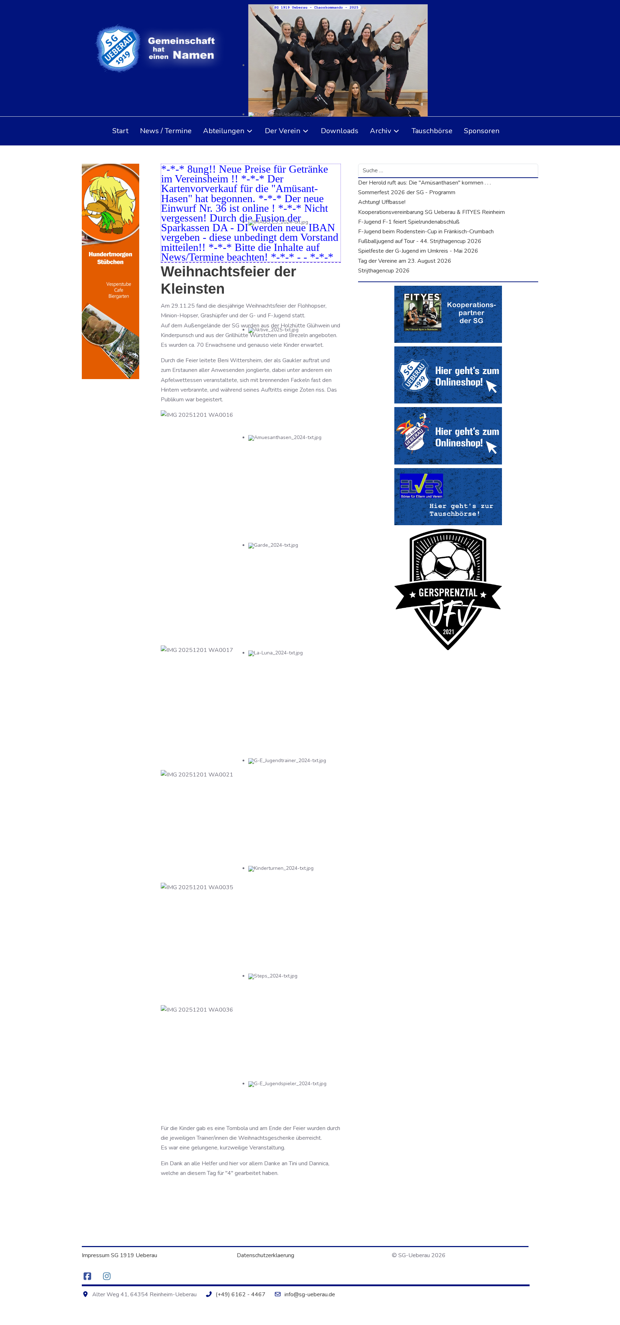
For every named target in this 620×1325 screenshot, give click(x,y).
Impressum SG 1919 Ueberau (119, 1255)
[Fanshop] (448, 375)
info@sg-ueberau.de (310, 1294)
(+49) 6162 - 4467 (241, 1294)
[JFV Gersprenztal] (448, 589)
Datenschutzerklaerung (265, 1255)
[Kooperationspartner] (448, 314)
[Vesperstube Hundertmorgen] (110, 271)
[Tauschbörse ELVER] (448, 496)
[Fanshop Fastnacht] (448, 435)
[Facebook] (87, 1276)
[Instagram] (106, 1276)
